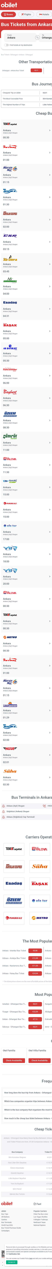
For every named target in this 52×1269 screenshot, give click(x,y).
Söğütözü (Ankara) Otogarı (17, 811)
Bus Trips (4, 1214)
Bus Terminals (6, 1222)
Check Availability (14, 1060)
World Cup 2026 (7, 1225)
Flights (27, 14)
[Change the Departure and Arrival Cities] (37, 37)
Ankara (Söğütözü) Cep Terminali (20, 817)
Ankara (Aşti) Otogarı (15, 806)
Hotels (45, 14)
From (9, 35)
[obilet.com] (15, 7)
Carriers (4, 1220)
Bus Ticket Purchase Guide (11, 1228)
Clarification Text (14, 1254)
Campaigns (5, 1231)
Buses (9, 14)
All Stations (5, 1217)
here (30, 1258)
